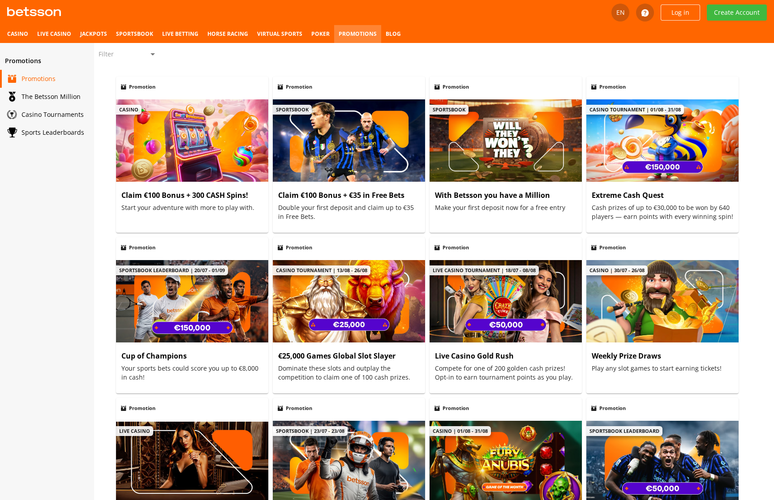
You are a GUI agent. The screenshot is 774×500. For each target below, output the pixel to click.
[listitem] (18, 34)
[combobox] (127, 54)
